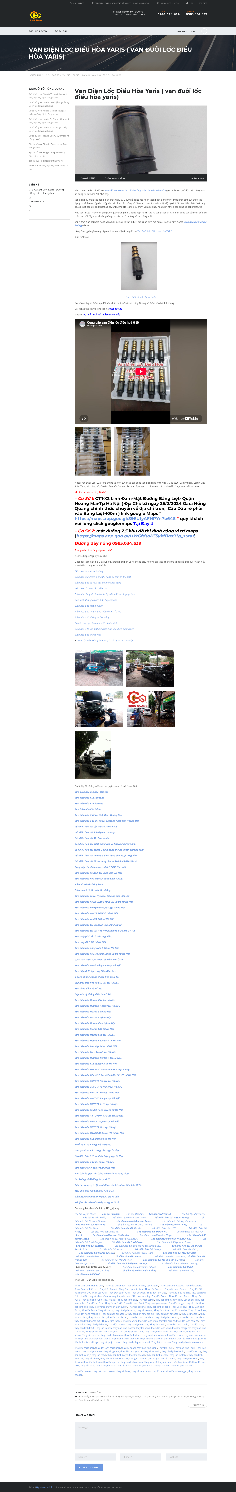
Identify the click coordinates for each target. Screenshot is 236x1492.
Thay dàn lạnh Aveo (91, 1351)
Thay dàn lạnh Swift (134, 1303)
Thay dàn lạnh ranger (156, 1303)
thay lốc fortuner (133, 1335)
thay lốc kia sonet (134, 1331)
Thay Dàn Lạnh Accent (171, 1285)
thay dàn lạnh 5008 (142, 1365)
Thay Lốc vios (138, 1292)
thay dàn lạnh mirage (187, 1320)
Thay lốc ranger (177, 1303)
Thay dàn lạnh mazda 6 (192, 1317)
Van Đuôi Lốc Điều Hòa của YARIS (154, 231)
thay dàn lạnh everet (116, 1306)
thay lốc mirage (167, 1320)
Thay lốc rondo (157, 1324)
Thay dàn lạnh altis (127, 1299)
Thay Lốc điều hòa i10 (178, 1292)
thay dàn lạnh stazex (194, 1335)
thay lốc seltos (177, 1331)
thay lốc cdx (192, 1303)
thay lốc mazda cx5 (117, 1317)
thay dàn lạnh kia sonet (157, 1331)
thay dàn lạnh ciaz (92, 1362)
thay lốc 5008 (124, 1365)
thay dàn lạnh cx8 (167, 1362)
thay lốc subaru (161, 1365)
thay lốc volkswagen (176, 1371)
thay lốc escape (137, 1354)
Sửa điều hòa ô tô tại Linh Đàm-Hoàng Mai (98, 815)
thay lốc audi (158, 1371)
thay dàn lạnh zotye (118, 1354)
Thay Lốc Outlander (115, 1285)
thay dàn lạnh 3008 (106, 1365)
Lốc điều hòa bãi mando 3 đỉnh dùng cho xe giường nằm (106, 855)
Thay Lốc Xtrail (99, 1292)
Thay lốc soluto (94, 1331)
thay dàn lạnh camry (166, 1299)
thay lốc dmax (92, 1358)
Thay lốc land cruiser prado (89, 1338)
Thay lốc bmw (123, 1371)
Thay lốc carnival (90, 1335)
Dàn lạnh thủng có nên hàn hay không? (96, 599)
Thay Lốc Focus (179, 1306)
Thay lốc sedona (137, 1306)
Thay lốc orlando (151, 1351)
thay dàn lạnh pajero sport (136, 1342)
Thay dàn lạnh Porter (180, 1296)
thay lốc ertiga (129, 1358)
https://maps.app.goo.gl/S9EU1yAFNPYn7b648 (125, 518)
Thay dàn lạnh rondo (177, 1324)
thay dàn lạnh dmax (111, 1358)
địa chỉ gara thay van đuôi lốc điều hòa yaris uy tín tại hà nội (110, 1396)
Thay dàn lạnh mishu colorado (188, 1342)
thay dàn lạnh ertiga (148, 1358)
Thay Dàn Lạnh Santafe (131, 1289)
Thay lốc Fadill (165, 1347)
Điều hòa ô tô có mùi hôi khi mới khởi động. (98, 582)
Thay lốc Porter (159, 1296)
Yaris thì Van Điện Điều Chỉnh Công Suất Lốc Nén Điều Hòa (135, 190)
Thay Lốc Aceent (149, 1285)
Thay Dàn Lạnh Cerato (86, 1289)
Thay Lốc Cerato (192, 1285)
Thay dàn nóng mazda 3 (113, 1313)
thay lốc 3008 (88, 1365)
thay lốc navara (145, 1310)
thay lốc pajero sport (110, 1342)
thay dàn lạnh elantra (124, 1327)
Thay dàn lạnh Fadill (184, 1347)
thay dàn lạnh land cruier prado (120, 1338)
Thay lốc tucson (117, 1324)
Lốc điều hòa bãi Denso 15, (106, 1231)
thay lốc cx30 (184, 1362)
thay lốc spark (128, 1347)
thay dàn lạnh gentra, (131, 1351)
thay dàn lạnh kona (161, 1327)
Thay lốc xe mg (193, 1351)
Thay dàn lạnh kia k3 (96, 1324)
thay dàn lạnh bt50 (84, 1327)
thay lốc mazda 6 (97, 1317)
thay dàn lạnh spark (147, 1347)
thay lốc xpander (178, 1310)
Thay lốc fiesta (89, 1310)
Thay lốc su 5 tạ (95, 1303)
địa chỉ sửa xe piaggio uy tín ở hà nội (46, 160)
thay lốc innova (145, 1338)
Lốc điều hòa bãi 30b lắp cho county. (95, 832)
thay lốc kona (143, 1327)
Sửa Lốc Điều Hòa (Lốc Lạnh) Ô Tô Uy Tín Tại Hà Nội (105, 640)
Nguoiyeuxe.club (44, 1487)
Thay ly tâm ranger (111, 1320)
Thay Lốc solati (186, 1299)
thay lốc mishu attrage (188, 1338)
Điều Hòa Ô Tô (38, 31)
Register (203, 3)
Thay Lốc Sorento (154, 1289)
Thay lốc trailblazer (84, 1347)
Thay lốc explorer (197, 1310)
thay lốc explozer (178, 1354)
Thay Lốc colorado (161, 1342)
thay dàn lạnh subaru (181, 1365)
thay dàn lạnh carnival (112, 1335)
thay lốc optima (111, 1362)
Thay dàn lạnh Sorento (176, 1289)
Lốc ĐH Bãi (60, 31)
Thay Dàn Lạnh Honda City (89, 1285)
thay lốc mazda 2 (190, 1313)
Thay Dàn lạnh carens (103, 1371)
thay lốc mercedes (141, 1371)
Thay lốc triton (161, 1310)
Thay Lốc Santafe (109, 1289)
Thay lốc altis (110, 1299)
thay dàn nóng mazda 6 (168, 1313)
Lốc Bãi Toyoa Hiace (85, 1213)
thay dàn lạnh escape (158, 1354)
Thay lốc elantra (103, 1327)
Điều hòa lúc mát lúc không (89, 571)
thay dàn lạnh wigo (148, 1320)
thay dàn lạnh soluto (113, 1331)
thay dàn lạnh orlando (173, 1351)
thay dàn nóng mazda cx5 (141, 1313)
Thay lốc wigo (130, 1320)
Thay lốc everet (97, 1306)
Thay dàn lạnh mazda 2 (141, 1317)
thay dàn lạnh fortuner (154, 1335)
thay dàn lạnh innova (165, 1338)
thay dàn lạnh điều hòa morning (133, 1296)
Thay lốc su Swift (113, 1303)
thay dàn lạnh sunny (125, 1310)
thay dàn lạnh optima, (132, 1362)
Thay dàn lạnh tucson (137, 1324)
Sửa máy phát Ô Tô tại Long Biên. (93, 936)
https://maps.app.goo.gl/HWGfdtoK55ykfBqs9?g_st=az (135, 536)
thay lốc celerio (167, 1358)
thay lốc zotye (99, 1354)
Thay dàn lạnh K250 (91, 1299)
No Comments (197, 178)
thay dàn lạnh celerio (187, 1358)
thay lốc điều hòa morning (102, 1296)
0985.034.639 (196, 14)
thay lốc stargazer (181, 1327)
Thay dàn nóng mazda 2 (87, 1313)
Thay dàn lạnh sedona (158, 1306)
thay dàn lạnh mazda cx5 (88, 1320)
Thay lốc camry (146, 1299)
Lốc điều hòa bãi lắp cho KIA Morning (163, 1259)
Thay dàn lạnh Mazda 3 (166, 1317)
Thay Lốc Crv (133, 1285)
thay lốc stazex (175, 1335)
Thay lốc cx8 (150, 1362)
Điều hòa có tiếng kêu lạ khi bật (91, 588)
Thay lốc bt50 (196, 1324)
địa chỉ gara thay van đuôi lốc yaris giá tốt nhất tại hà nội (167, 1396)
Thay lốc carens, (83, 1371)
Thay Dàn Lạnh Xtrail (119, 1292)
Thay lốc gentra (111, 1351)
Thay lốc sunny (106, 1310)
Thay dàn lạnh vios (156, 1292)
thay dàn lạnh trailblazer (107, 1347)
